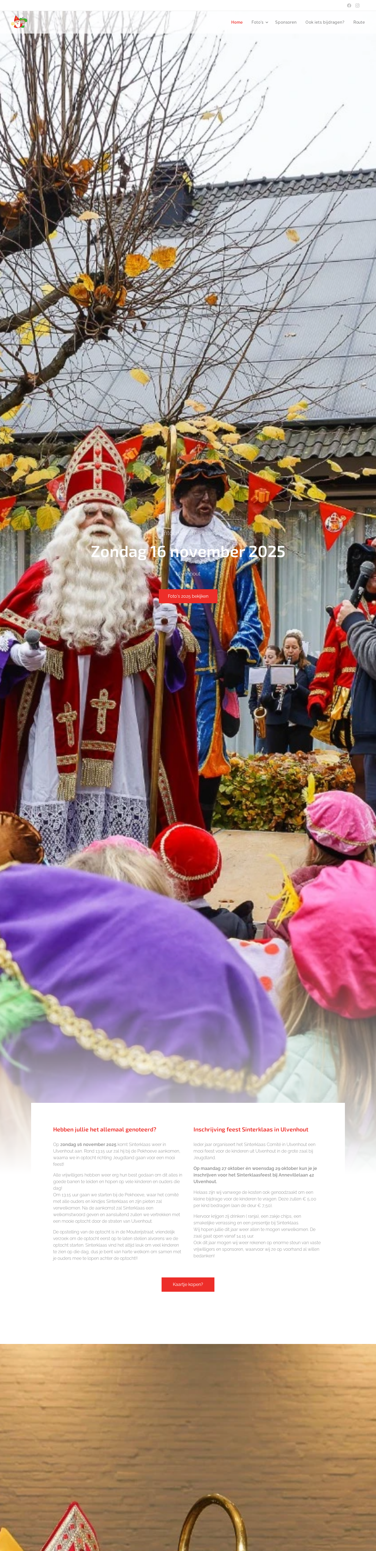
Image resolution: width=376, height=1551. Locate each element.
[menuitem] (238, 22)
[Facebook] (349, 5)
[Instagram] (357, 5)
